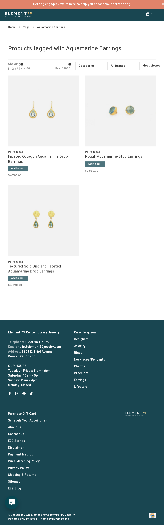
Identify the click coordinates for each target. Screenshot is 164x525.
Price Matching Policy (24, 461)
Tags (26, 27)
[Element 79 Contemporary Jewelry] (135, 414)
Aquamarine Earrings (51, 27)
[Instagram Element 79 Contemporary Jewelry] (16, 394)
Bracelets (81, 373)
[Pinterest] (24, 394)
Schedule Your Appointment (28, 421)
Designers (81, 339)
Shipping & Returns (22, 475)
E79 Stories (16, 441)
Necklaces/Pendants (89, 360)
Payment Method (20, 455)
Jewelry (80, 346)
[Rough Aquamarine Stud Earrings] (120, 112)
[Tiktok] (31, 394)
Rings (78, 353)
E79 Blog (14, 489)
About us (14, 428)
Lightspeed (30, 519)
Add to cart (18, 168)
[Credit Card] (152, 517)
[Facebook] (9, 394)
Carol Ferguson (85, 333)
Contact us (16, 434)
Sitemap (14, 482)
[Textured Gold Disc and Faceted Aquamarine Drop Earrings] (43, 221)
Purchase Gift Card (22, 414)
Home (12, 27)
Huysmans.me (60, 519)
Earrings (80, 380)
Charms (79, 367)
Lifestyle (80, 387)
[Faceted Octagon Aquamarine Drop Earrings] (43, 112)
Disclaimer (16, 448)
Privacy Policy (18, 468)
